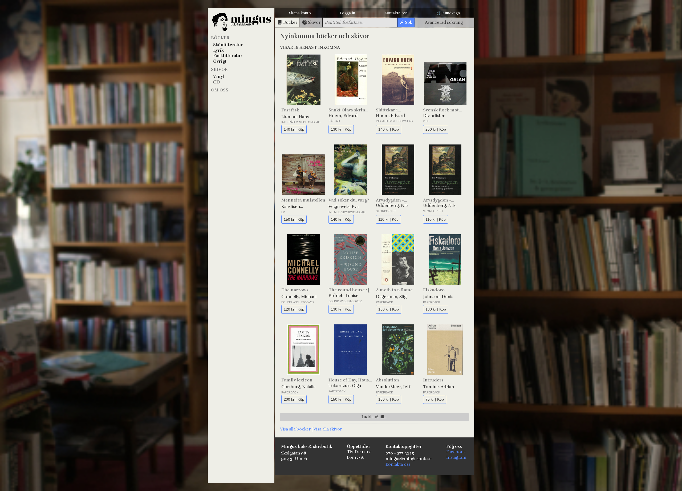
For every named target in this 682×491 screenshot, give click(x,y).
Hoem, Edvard (343, 115)
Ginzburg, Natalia (298, 386)
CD (216, 82)
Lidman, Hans (295, 116)
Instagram (456, 457)
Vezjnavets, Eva (343, 206)
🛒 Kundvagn (448, 13)
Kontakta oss (396, 13)
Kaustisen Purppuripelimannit (301, 207)
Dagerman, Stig (391, 296)
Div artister (434, 115)
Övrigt (219, 61)
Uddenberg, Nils (392, 205)
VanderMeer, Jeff (393, 386)
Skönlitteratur (228, 44)
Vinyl (218, 76)
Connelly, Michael (298, 296)
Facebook (456, 451)
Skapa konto (300, 13)
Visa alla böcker (295, 429)
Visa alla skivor (327, 429)
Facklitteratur (227, 55)
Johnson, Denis (438, 296)
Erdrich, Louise (343, 295)
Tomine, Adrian (438, 386)
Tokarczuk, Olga (344, 385)
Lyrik (218, 50)
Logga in (347, 13)
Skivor (219, 69)
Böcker (220, 38)
